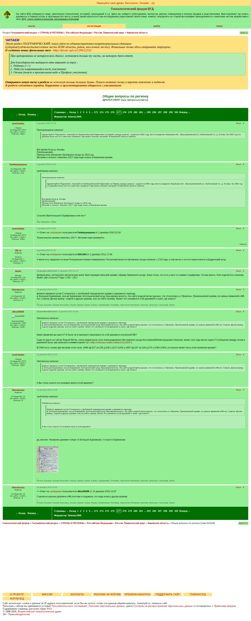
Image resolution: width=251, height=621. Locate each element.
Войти (157, 26)
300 (176, 112)
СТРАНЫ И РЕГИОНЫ (52, 32)
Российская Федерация (79, 32)
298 (165, 112)
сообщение (56, 232)
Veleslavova (18, 289)
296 (154, 112)
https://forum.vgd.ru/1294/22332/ (72, 50)
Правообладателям (19, 614)
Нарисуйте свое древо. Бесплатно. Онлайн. (123, 2)
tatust (18, 271)
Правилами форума (225, 606)
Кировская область (137, 32)
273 (96, 112)
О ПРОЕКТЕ (17, 594)
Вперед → (33, 114)
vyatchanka (18, 123)
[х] (153, 2)
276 (112, 112)
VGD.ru (31, 26)
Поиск (219, 26)
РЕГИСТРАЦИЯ (94, 26)
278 (124, 112)
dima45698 (18, 311)
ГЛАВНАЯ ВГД (198, 594)
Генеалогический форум (16, 523)
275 (107, 112)
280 (135, 112)
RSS (49, 608)
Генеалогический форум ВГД (132, 8)
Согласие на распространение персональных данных (163, 606)
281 (141, 112)
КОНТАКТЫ (77, 594)
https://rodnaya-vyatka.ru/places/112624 (110, 342)
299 (171, 112)
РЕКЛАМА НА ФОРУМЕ (107, 594)
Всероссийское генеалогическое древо (39, 611)
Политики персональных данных (107, 606)
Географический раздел (24, 32)
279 (130, 112)
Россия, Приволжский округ (109, 32)
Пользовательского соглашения (69, 606)
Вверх (238, 123)
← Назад (20, 114)
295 (149, 112)
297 (160, 112)
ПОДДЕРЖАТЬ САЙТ (168, 594)
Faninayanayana (18, 164)
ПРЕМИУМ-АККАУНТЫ (137, 594)
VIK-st (18, 250)
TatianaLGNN (74, 116)
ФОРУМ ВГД (17, 598)
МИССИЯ (47, 594)
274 (101, 112)
